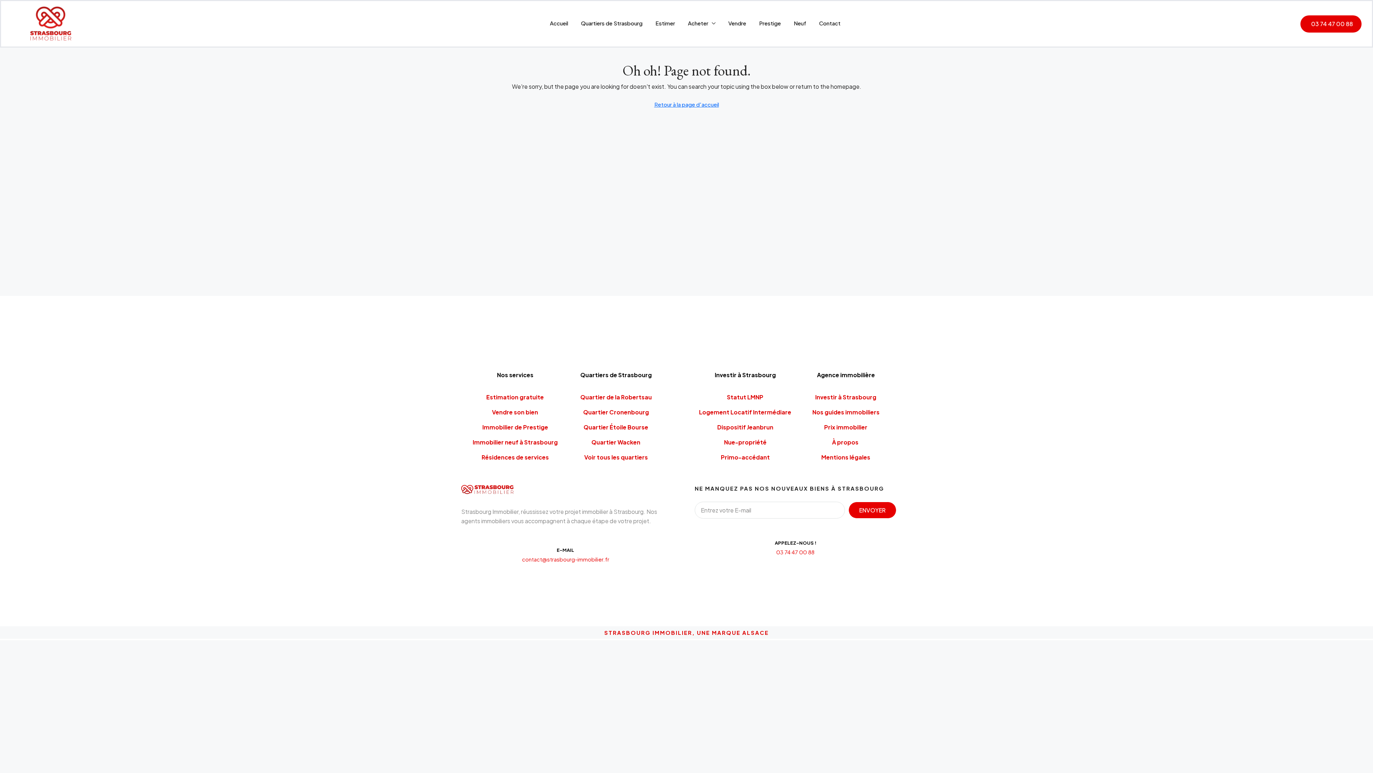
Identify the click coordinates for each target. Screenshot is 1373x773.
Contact (830, 23)
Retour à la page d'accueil (686, 104)
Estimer (665, 23)
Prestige (770, 23)
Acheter (698, 23)
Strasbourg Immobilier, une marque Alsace (686, 632)
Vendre (737, 23)
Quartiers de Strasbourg (612, 23)
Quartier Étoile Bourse (616, 427)
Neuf (800, 23)
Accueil (559, 23)
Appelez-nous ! (795, 543)
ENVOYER (872, 510)
